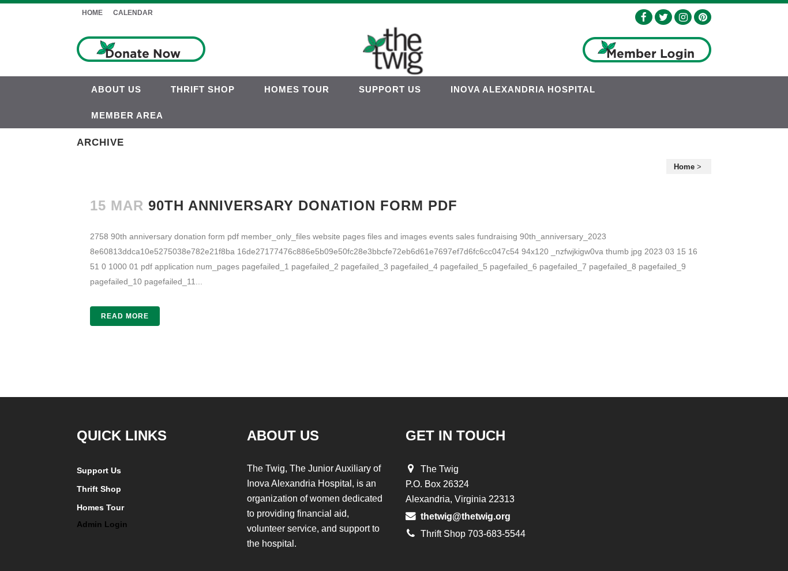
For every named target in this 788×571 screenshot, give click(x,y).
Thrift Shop (99, 489)
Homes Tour (100, 507)
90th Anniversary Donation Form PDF (302, 205)
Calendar (133, 13)
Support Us (99, 470)
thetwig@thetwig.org (466, 516)
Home (92, 13)
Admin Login (102, 524)
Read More (125, 316)
